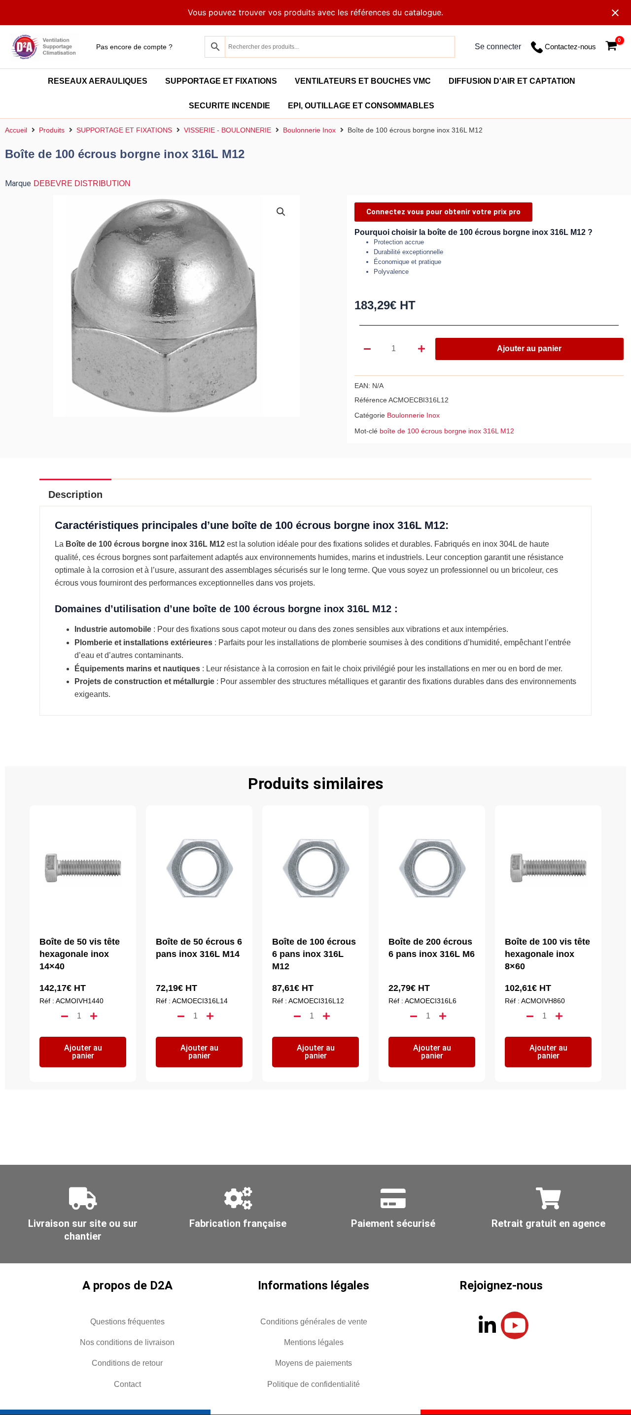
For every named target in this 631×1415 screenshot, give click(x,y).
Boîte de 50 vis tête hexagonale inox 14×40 (79, 954)
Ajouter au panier (529, 348)
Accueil (16, 130)
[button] (281, 212)
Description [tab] (75, 494)
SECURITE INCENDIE (229, 105)
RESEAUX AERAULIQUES (97, 81)
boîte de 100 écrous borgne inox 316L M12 (447, 431)
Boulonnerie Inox (309, 130)
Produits (52, 130)
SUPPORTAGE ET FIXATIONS (221, 81)
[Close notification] (615, 13)
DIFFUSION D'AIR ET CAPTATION (512, 81)
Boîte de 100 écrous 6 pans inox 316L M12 (314, 954)
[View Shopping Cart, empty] (611, 47)
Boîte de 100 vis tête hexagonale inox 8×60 (547, 954)
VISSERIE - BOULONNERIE (227, 130)
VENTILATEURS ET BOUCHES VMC (363, 81)
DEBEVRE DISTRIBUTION (82, 183)
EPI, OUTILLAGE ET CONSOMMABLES (361, 105)
